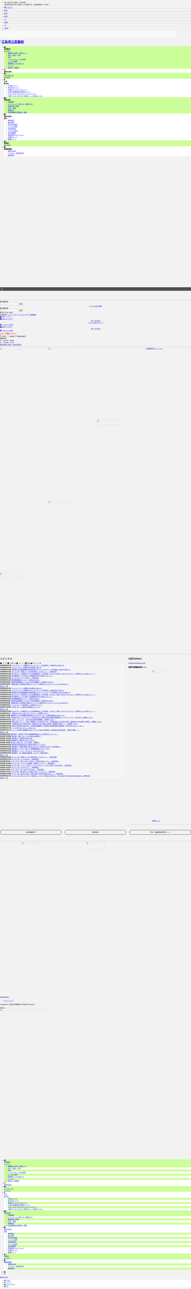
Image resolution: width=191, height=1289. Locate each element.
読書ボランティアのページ (17, 90)
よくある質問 (13, 61)
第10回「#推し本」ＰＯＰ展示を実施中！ (26, 736)
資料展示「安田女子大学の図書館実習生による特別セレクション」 (34, 734)
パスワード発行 (7, 325)
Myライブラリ (7, 317)
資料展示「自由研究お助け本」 (23, 738)
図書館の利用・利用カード (17, 53)
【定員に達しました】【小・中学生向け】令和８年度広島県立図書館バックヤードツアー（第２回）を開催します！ (52, 717)
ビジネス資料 (13, 127)
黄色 (5, 13)
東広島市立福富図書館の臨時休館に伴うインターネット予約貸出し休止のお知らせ (41, 669)
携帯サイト (156, 821)
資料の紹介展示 (8, 1230)
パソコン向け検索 (95, 306)
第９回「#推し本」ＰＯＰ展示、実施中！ (25, 742)
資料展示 (11, 120)
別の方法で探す (7, 313)
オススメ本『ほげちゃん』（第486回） (26, 767)
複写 (9, 57)
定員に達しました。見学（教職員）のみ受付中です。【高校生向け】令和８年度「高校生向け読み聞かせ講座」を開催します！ (57, 722)
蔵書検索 (5, 302)
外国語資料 (12, 129)
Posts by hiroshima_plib (136, 663)
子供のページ (13, 85)
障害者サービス (7, 1257)
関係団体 (95, 832)
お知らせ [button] (13, 663)
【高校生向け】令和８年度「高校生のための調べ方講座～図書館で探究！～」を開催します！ (45, 724)
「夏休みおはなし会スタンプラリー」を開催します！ (30, 713)
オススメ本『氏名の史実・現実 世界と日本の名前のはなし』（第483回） (38, 774)
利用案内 (11, 102)
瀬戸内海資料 (13, 124)
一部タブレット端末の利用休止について (26, 707)
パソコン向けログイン (95, 323)
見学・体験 (12, 108)
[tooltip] (4, 1272)
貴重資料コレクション (16, 135)
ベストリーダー (12, 315)
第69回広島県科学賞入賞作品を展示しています (28, 744)
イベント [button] (22, 663)
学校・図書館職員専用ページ (160, 832)
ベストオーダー (23, 315)
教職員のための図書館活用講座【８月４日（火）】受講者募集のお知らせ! (38, 715)
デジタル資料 (13, 131)
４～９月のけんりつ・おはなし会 (23, 728)
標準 (6, 22)
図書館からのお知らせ (16, 63)
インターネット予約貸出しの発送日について (26, 705)
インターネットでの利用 (16, 59)
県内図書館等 (31, 832)
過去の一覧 (4, 686)
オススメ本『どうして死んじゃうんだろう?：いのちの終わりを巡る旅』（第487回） (42, 765)
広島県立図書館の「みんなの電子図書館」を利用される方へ (32, 682)
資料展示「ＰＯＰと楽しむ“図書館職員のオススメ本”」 (31, 749)
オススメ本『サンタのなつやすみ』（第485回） (28, 769)
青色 (5, 10)
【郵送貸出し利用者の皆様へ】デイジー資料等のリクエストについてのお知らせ (39, 684)
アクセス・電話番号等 (16, 153)
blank (6, 28)
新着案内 (33, 315)
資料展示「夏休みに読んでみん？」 (24, 740)
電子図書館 (12, 133)
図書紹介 (11, 110)
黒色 (5, 16)
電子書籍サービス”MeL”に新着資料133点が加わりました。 (32, 676)
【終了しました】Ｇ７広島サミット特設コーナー (25, 96)
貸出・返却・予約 (14, 55)
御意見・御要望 (13, 68)
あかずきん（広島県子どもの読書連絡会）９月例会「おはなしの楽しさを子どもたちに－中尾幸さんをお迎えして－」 (54, 674)
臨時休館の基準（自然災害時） (11, 345)
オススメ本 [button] (37, 663)
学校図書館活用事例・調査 (17, 112)
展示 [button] (29, 663)
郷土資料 (11, 122)
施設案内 (11, 155)
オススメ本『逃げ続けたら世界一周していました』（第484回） (33, 772)
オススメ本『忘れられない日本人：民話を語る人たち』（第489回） (35, 761)
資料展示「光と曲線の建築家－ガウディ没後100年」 (30, 753)
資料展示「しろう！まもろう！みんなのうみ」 (28, 751)
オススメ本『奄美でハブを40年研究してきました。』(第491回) (34, 671)
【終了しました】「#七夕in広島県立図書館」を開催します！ (33, 719)
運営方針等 (12, 151)
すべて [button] (5, 663)
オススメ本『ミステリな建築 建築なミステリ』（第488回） (34, 763)
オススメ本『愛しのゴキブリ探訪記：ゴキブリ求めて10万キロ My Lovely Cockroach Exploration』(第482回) (51, 776)
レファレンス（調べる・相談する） (20, 104)
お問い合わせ (10, 1284)
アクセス (9, 7)
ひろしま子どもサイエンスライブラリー (22, 94)
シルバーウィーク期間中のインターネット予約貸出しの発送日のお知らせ (38, 665)
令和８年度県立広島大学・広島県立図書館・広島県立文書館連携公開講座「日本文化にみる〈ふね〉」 (48, 726)
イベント (11, 65)
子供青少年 (6, 1195)
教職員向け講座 (13, 106)
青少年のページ (13, 88)
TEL (6, 1286)
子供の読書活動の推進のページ (19, 92)
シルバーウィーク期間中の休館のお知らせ (27, 667)
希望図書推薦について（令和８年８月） (26, 680)
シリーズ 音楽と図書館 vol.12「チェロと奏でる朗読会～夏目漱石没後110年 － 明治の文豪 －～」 (46, 730)
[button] (95, 289)
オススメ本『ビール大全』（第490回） (26, 678)
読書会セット (13, 137)
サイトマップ (9, 1001)
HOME (8, 1280)
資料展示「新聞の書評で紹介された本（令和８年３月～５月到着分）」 (37, 747)
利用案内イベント (7, 1163)
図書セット (12, 139)
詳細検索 (3, 315)
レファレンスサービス (9, 1190)
